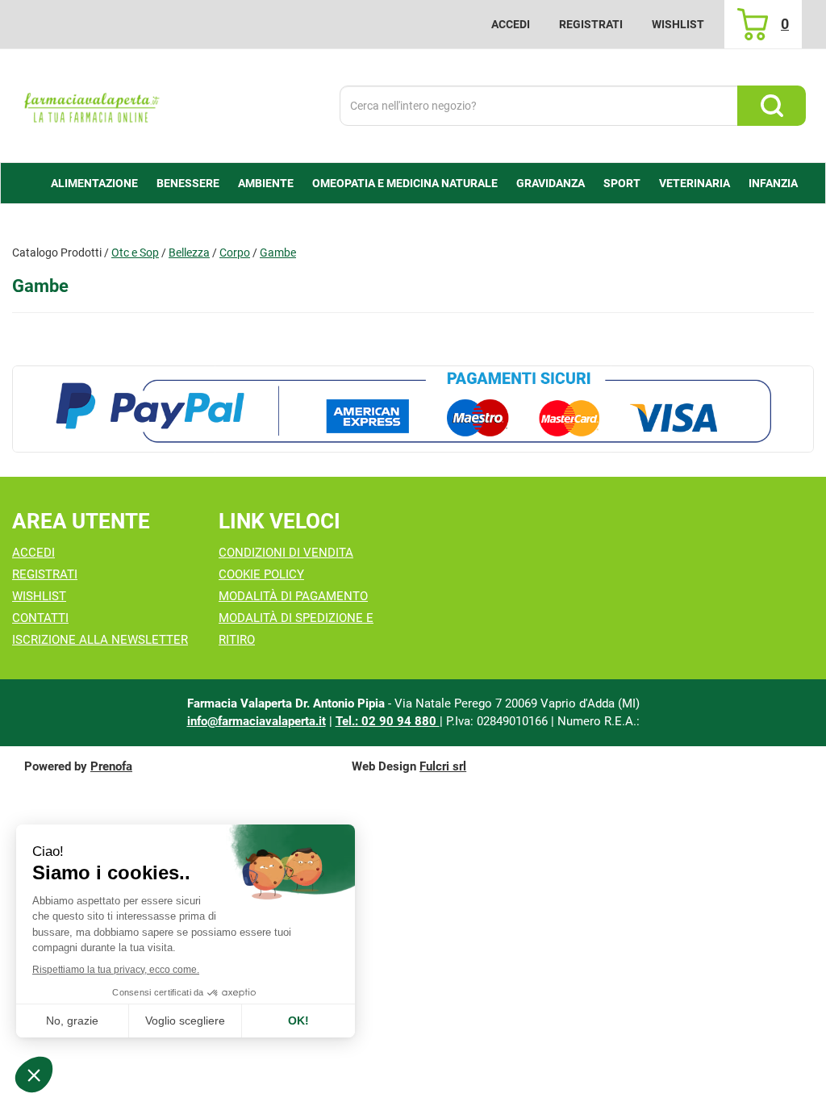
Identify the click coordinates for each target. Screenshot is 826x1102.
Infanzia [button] (773, 183)
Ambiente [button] (266, 183)
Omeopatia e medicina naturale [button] (405, 183)
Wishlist (678, 24)
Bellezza (189, 252)
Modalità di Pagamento (293, 596)
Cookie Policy (261, 574)
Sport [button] (621, 183)
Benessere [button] (187, 183)
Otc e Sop (135, 252)
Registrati (591, 24)
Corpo (234, 252)
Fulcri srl (442, 766)
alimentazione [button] (94, 183)
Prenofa (111, 766)
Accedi (510, 24)
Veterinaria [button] (694, 183)
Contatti (40, 618)
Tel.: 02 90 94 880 (388, 721)
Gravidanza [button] (550, 183)
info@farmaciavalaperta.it (256, 721)
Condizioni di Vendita (286, 552)
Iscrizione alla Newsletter (100, 639)
